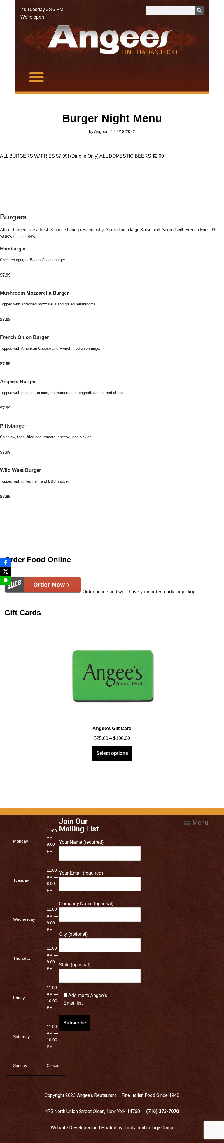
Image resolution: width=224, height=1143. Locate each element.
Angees (101, 131)
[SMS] (5, 580)
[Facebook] (5, 562)
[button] (36, 77)
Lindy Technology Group (149, 1127)
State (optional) (74, 964)
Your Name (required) (81, 842)
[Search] (199, 10)
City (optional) (73, 934)
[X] (5, 571)
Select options (112, 753)
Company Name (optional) (86, 903)
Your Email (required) (81, 873)
